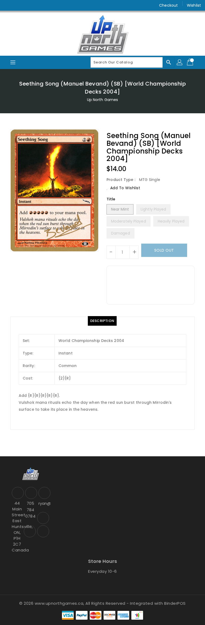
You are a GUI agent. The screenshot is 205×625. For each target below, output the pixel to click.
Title (111, 199)
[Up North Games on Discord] (29, 5)
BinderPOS (175, 603)
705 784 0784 (30, 510)
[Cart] (190, 62)
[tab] (102, 321)
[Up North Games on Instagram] (19, 5)
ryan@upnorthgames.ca (43, 503)
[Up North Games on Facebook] (9, 5)
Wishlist (194, 5)
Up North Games (102, 99)
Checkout (168, 5)
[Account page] (180, 62)
